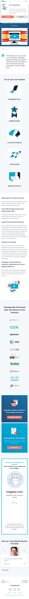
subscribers (8, 19)
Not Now (21, 16)
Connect (7, 16)
